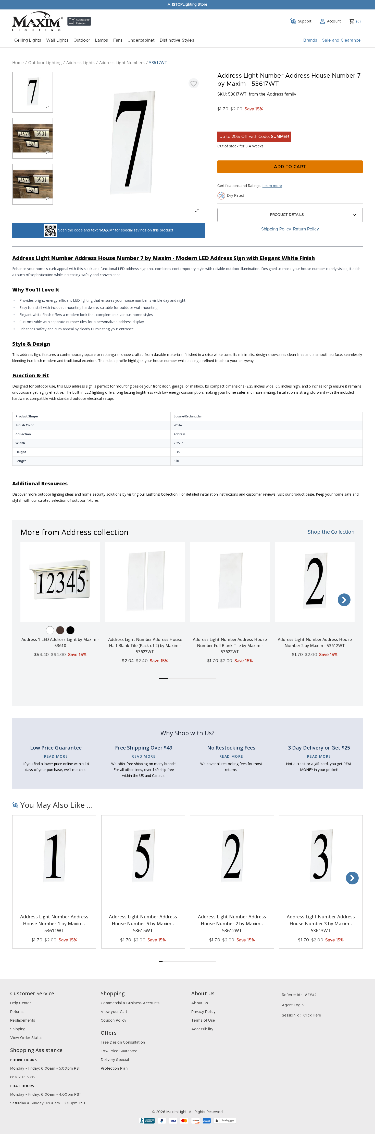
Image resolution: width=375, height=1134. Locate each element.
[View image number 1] (32, 92)
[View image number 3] (32, 184)
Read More (56, 756)
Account (334, 21)
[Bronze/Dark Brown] (60, 630)
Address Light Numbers (122, 62)
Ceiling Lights (27, 40)
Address (275, 94)
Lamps (101, 40)
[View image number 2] (32, 138)
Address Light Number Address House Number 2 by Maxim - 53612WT (232, 923)
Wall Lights (57, 40)
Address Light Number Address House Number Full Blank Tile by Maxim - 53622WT (230, 645)
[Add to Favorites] (193, 83)
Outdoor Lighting (45, 62)
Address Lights (80, 62)
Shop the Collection (331, 531)
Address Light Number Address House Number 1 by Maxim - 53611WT (54, 923)
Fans (118, 40)
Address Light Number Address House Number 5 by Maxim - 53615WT (143, 923)
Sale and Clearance (341, 40)
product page (303, 494)
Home (18, 62)
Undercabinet (141, 40)
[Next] (344, 599)
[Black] (70, 630)
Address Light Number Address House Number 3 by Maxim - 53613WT (321, 923)
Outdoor (81, 40)
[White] (50, 630)
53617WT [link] (158, 62)
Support (305, 21)
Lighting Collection (162, 494)
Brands (310, 40)
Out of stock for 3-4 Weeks (240, 146)
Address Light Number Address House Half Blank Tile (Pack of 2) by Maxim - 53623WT (145, 645)
